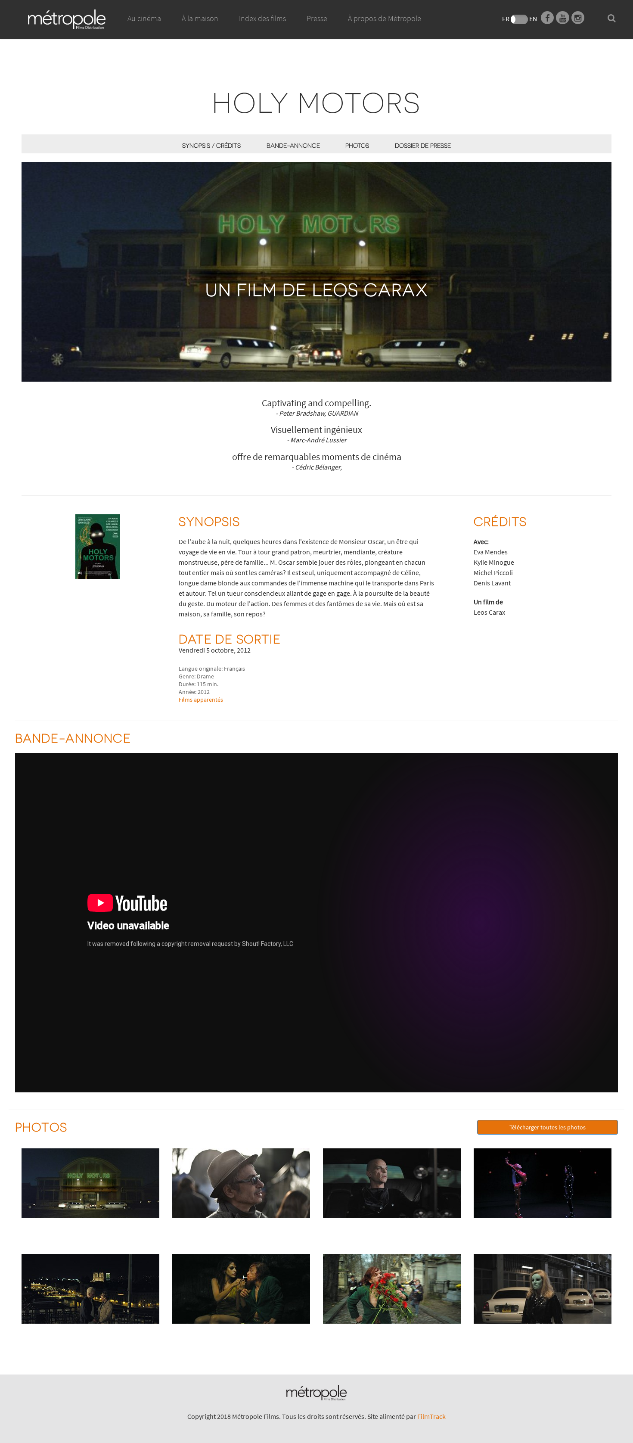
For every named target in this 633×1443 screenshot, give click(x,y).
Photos (357, 145)
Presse (317, 18)
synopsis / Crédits (211, 145)
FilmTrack (431, 1416)
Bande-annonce (293, 145)
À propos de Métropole (384, 18)
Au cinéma (144, 18)
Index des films (262, 18)
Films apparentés (201, 699)
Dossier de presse (423, 145)
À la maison (200, 18)
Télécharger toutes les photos (547, 1127)
